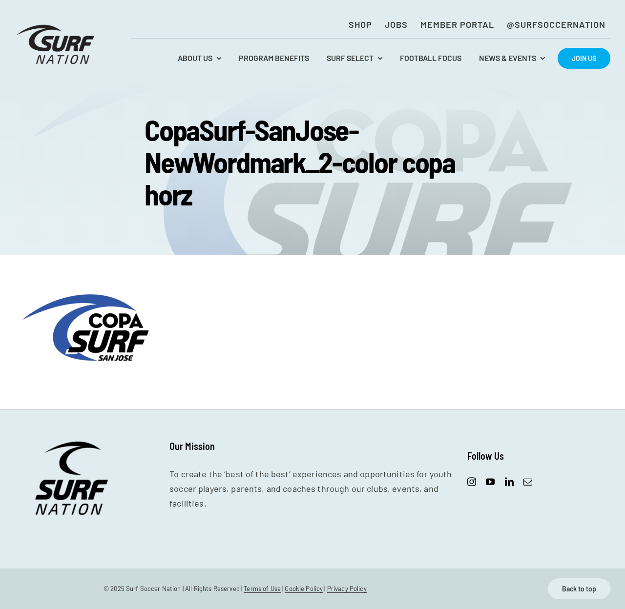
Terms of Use (262, 588)
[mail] (527, 481)
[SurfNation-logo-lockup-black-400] (57, 27)
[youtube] (490, 481)
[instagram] (471, 481)
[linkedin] (509, 481)
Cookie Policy (304, 588)
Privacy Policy (347, 588)
